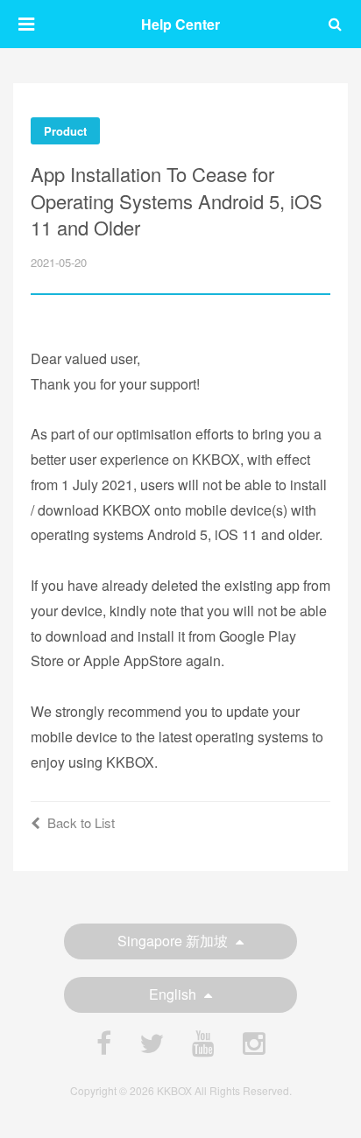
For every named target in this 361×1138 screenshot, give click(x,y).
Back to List (81, 822)
